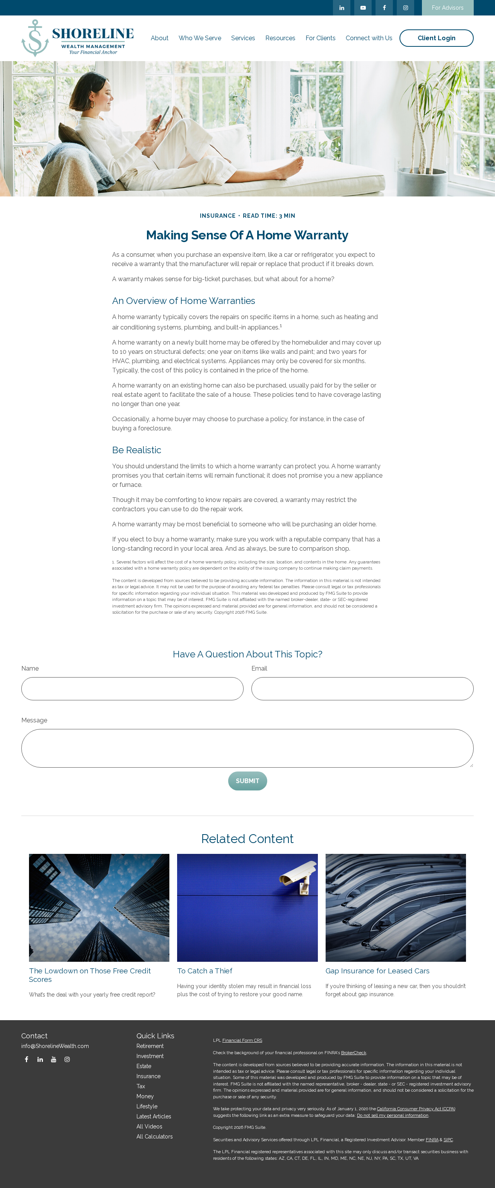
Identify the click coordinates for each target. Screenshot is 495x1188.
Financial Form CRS (242, 1040)
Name (30, 668)
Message (34, 720)
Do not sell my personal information (392, 1115)
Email (259, 668)
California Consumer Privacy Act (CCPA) (416, 1108)
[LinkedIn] (341, 7)
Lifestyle (147, 1106)
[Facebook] (384, 7)
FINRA (432, 1139)
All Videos (149, 1126)
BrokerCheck (353, 1052)
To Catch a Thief (204, 970)
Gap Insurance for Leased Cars (378, 970)
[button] (160, 38)
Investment (150, 1056)
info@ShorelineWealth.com (55, 1046)
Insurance (148, 1076)
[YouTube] (363, 7)
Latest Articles (154, 1116)
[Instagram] (67, 1059)
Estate (144, 1066)
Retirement (150, 1046)
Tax (141, 1086)
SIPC (448, 1139)
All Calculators (155, 1136)
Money (145, 1096)
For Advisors (448, 8)
